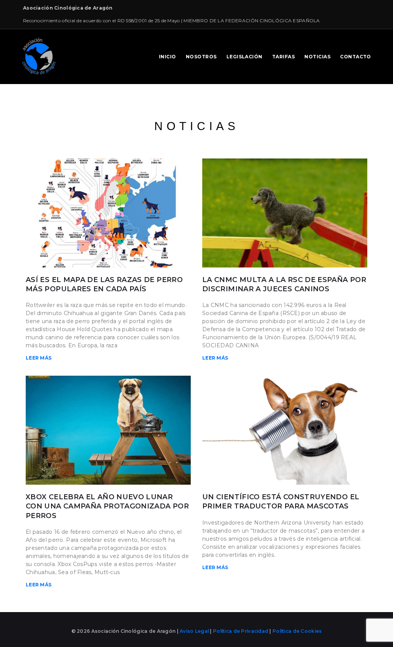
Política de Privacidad (240, 631)
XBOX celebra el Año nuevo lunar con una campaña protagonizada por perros (107, 506)
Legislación (244, 56)
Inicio (167, 56)
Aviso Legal (195, 631)
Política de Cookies (297, 631)
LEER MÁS (38, 358)
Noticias (317, 56)
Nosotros (201, 56)
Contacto (355, 56)
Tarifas (283, 56)
